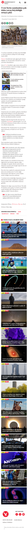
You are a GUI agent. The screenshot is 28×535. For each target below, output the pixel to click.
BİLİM (7, 222)
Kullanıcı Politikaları (7, 522)
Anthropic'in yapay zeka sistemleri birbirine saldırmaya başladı (13, 466)
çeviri (19, 211)
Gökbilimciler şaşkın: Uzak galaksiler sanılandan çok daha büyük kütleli (14, 324)
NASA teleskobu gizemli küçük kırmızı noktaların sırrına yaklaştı (12, 359)
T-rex (6, 65)
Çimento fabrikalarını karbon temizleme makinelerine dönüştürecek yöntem (11, 483)
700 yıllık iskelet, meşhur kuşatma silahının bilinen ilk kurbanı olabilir (13, 413)
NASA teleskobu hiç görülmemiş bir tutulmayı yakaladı (13, 288)
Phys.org (20, 204)
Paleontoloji (5, 213)
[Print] (12, 23)
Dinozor (3, 59)
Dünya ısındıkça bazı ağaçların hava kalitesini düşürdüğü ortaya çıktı (13, 395)
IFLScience (14, 204)
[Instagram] (23, 514)
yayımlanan (10, 121)
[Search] (19, 2)
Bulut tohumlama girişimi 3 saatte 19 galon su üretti (13, 306)
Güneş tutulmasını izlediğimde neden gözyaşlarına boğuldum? (12, 430)
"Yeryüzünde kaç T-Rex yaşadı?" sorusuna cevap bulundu (16, 87)
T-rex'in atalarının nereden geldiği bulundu (17, 80)
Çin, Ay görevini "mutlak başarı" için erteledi (13, 377)
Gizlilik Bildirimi (18, 520)
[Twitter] (20, 514)
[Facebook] (16, 514)
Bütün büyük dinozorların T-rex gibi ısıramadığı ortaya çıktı (18, 74)
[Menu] (25, 2)
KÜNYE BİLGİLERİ (7, 520)
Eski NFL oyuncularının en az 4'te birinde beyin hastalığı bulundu (12, 271)
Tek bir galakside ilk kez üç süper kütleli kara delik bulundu (12, 501)
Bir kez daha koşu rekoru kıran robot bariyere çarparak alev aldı (13, 235)
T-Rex (17, 213)
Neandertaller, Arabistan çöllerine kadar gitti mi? (13, 253)
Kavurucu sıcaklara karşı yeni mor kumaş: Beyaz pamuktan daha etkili (13, 342)
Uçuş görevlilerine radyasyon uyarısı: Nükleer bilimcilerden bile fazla (13, 447)
